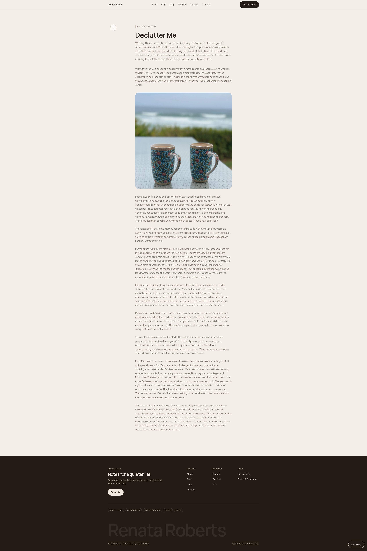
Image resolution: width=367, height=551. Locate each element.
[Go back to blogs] (113, 28)
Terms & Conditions (247, 479)
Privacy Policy (244, 474)
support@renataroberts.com (245, 543)
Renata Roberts (115, 4)
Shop (172, 4)
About (154, 4)
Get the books (249, 4)
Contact (206, 4)
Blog (163, 4)
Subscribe (115, 492)
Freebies (182, 4)
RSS (214, 484)
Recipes (195, 4)
